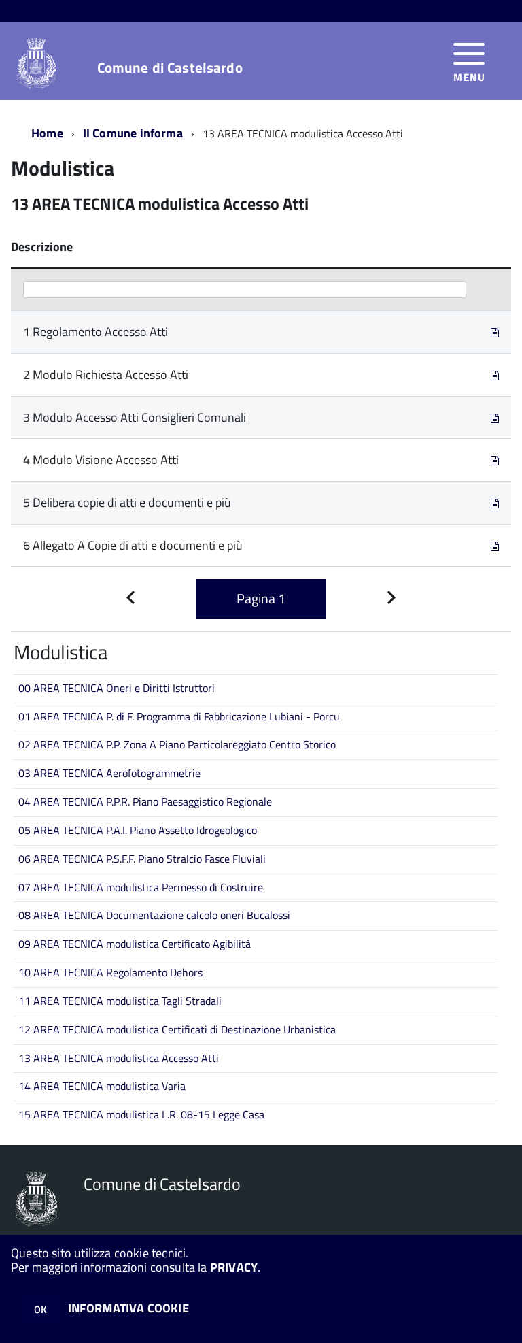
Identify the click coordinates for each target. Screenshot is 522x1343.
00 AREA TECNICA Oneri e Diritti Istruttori (116, 688)
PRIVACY (234, 1267)
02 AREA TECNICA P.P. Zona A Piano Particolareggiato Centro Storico (177, 744)
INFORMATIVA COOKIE (128, 1308)
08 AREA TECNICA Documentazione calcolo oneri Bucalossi (154, 915)
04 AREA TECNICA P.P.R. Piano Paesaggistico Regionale (145, 801)
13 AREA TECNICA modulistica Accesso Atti (118, 1058)
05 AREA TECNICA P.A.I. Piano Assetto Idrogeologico (137, 830)
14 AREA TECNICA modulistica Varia (102, 1086)
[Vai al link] (495, 331)
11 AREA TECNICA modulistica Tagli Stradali (120, 1001)
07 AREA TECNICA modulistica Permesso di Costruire (140, 887)
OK (40, 1309)
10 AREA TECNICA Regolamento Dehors (110, 972)
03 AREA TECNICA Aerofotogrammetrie (109, 773)
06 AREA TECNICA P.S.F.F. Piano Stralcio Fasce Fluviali (142, 858)
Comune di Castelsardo (170, 68)
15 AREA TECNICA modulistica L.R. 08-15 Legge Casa (141, 1114)
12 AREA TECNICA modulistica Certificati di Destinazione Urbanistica (177, 1029)
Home (47, 133)
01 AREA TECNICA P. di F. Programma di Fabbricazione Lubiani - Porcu (179, 716)
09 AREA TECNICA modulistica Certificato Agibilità (134, 943)
